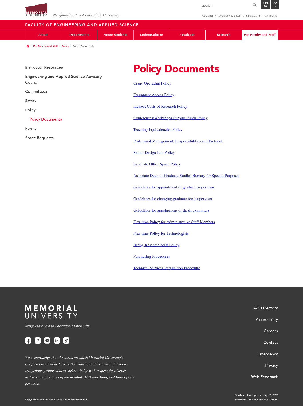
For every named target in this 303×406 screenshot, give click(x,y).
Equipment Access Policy (153, 94)
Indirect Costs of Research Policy (160, 106)
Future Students (115, 35)
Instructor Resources (44, 67)
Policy (65, 46)
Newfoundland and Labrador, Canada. (256, 399)
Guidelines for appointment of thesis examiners (171, 210)
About (43, 35)
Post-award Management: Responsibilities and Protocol (177, 140)
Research (223, 35)
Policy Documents (46, 119)
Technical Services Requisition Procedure (166, 267)
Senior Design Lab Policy (154, 152)
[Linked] (57, 340)
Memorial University (72, 10)
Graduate (187, 35)
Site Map (240, 395)
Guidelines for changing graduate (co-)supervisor (172, 198)
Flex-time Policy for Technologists (161, 233)
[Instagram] (38, 340)
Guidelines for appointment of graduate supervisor (173, 187)
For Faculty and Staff (260, 35)
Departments (79, 35)
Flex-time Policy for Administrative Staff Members (174, 221)
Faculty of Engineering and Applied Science (82, 24)
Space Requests (39, 137)
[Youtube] (47, 340)
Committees (36, 91)
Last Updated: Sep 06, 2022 (262, 395)
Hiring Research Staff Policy (156, 244)
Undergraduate (151, 35)
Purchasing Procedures (151, 256)
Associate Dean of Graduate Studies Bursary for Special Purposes (186, 175)
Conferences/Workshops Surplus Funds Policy (170, 117)
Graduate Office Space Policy (157, 163)
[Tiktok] (66, 340)
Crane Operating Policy (152, 83)
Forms (30, 128)
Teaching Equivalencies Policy (158, 129)
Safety (30, 100)
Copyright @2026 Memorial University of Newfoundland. (56, 399)
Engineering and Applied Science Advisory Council (63, 79)
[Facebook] (28, 340)
